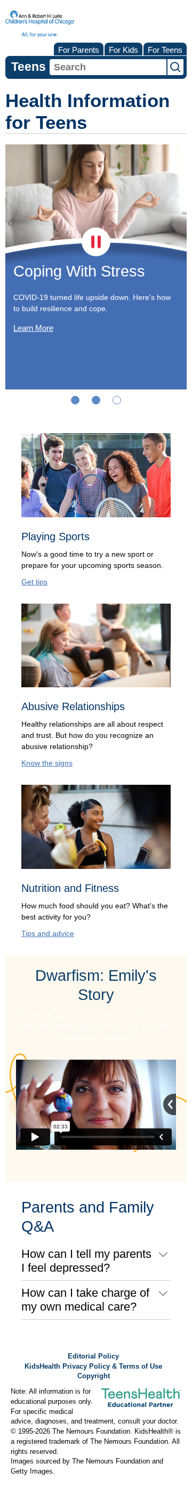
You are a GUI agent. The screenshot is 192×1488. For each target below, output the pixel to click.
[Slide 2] (96, 400)
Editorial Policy (93, 1356)
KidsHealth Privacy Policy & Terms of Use (93, 1366)
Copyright (93, 1376)
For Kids (123, 49)
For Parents (78, 49)
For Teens (165, 49)
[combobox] (108, 67)
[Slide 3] (117, 400)
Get (34, 582)
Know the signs (47, 763)
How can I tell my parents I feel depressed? (86, 1260)
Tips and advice (47, 933)
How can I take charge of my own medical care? (85, 1299)
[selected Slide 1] (75, 400)
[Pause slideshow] (96, 241)
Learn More (33, 327)
